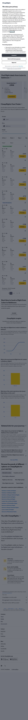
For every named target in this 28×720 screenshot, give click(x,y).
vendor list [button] (12, 31)
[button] (14, 55)
